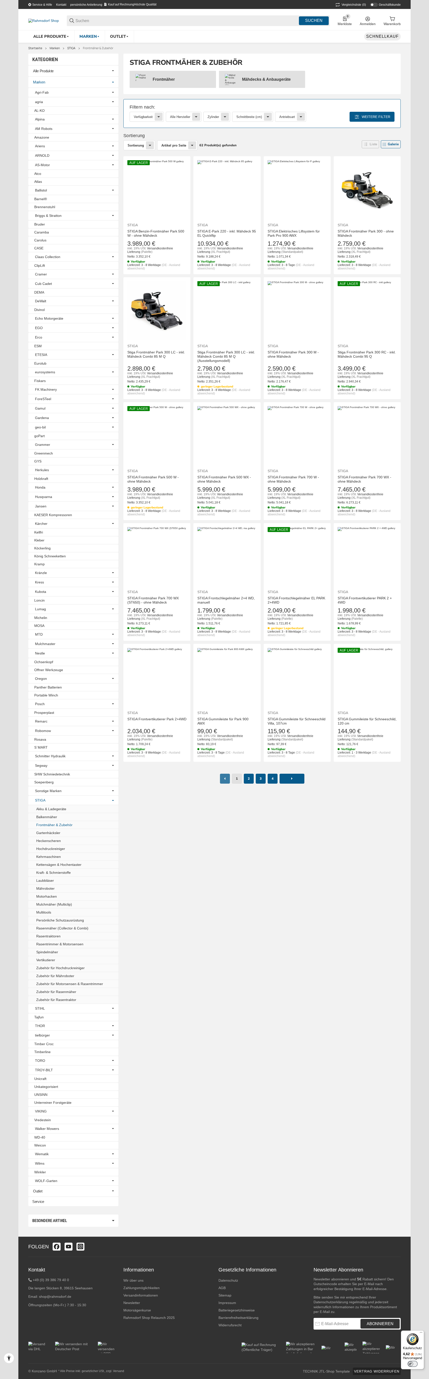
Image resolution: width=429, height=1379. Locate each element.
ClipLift (39, 266)
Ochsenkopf (43, 662)
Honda (40, 487)
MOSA (39, 626)
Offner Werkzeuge (48, 670)
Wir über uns (133, 1280)
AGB (222, 1288)
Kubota (40, 591)
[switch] (413, 1364)
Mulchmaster (45, 644)
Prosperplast (44, 713)
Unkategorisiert (46, 1087)
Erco (38, 337)
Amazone (41, 137)
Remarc (41, 721)
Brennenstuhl (44, 207)
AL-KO (39, 111)
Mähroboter (45, 888)
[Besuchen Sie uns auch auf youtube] (68, 1247)
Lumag (40, 609)
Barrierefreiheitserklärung (238, 1318)
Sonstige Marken (48, 791)
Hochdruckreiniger (50, 849)
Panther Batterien (48, 687)
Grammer (42, 444)
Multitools (43, 912)
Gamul (40, 408)
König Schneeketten (50, 556)
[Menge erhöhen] (164, 772)
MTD (39, 634)
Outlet (37, 1191)
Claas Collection (47, 257)
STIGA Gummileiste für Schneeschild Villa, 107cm (296, 721)
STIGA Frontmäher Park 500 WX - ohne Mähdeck (224, 479)
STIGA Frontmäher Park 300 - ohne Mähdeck (366, 233)
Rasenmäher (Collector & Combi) (62, 928)
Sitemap (224, 1295)
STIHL (40, 1008)
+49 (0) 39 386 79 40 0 (51, 1280)
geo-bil (40, 427)
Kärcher (41, 523)
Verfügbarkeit (143, 117)
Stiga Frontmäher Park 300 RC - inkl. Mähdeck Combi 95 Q (367, 354)
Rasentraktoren (48, 936)
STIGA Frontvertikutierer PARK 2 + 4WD (365, 600)
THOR (40, 1026)
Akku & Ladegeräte (51, 809)
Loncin (39, 600)
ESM (38, 346)
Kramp (39, 564)
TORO (40, 1060)
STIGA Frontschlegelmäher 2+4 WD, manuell (226, 600)
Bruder (39, 224)
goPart (39, 436)
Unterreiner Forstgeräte (53, 1103)
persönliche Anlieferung (86, 4)
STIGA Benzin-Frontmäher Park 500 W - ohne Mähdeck (155, 233)
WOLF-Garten (46, 1181)
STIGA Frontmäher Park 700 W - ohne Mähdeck (293, 479)
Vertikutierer (45, 960)
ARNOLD (42, 155)
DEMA (39, 292)
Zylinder (213, 117)
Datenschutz (228, 1280)
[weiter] (292, 779)
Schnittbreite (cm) (249, 117)
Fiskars (40, 381)
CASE (38, 248)
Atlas (38, 182)
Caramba (41, 232)
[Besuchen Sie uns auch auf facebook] (57, 1247)
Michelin (40, 618)
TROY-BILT (44, 1070)
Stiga (132, 225)
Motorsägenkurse (137, 1310)
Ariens (40, 146)
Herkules (42, 470)
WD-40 (39, 1137)
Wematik (42, 1154)
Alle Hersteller (180, 117)
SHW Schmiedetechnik (52, 774)
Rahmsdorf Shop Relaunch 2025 (149, 1318)
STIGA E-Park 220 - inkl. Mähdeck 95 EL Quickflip (226, 233)
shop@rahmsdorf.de (55, 1297)
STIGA (71, 48)
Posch (40, 704)
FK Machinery (46, 389)
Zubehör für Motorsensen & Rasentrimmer (69, 984)
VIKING (41, 1111)
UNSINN (40, 1095)
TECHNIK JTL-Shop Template (326, 1371)
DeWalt (40, 301)
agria (39, 102)
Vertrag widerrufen (376, 1371)
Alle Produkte (43, 71)
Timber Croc (44, 1044)
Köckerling (42, 548)
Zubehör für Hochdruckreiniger (60, 968)
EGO (39, 328)
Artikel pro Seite (173, 145)
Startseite (35, 48)
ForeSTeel (43, 399)
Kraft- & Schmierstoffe (53, 873)
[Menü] (421, 1334)
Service (38, 1201)
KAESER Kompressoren (53, 515)
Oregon (41, 678)
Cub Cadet (43, 283)
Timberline (42, 1052)
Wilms (39, 1163)
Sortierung (136, 145)
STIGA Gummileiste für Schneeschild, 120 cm (367, 721)
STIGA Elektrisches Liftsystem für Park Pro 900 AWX (294, 233)
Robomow (43, 730)
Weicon (40, 1145)
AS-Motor (42, 165)
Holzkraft (41, 479)
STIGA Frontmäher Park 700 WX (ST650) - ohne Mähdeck (153, 600)
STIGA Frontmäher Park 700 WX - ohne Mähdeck (364, 479)
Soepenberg (44, 782)
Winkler (40, 1172)
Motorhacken (46, 896)
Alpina (40, 119)
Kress (39, 582)
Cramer (41, 274)
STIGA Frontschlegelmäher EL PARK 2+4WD (296, 600)
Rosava (40, 739)
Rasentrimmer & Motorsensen (59, 944)
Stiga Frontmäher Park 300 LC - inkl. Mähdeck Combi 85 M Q (156, 354)
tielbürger (42, 1035)
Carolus (40, 240)
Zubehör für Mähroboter (55, 976)
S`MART (41, 747)
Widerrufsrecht (230, 1325)
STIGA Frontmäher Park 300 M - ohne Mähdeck (293, 354)
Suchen (313, 20)
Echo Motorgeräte (49, 318)
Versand (118, 1371)
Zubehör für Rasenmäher (56, 992)
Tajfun (39, 1017)
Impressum (227, 1303)
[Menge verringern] (134, 772)
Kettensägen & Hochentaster (58, 865)
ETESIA (41, 354)
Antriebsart (287, 117)
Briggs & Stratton (48, 215)
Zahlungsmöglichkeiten (141, 1288)
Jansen (40, 506)
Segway (41, 765)
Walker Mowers (47, 1128)
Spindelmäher (47, 952)
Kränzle (41, 573)
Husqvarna (43, 496)
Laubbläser (45, 880)
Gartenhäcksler (48, 833)
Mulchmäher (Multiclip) (54, 904)
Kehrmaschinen (48, 857)
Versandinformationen (140, 1295)
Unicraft (40, 1079)
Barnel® (40, 199)
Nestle (40, 653)
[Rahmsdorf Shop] (43, 20)
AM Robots (43, 128)
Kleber (39, 540)
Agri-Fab (42, 92)
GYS (37, 461)
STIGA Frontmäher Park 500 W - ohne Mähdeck (153, 479)
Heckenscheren (48, 841)
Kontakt (61, 4)
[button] (370, 144)
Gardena (42, 418)
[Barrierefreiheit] (9, 1358)
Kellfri (38, 532)
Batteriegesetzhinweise (236, 1310)
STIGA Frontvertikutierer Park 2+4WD (156, 719)
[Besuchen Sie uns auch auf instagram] (80, 1247)
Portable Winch (46, 695)
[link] (262, 113)
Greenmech (43, 453)
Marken (55, 48)
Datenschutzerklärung (331, 1302)
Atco (37, 174)
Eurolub (40, 363)
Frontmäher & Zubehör (98, 48)
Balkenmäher (46, 817)
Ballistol (41, 190)
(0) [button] (354, 4)
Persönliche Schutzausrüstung (60, 920)
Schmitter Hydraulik (50, 756)
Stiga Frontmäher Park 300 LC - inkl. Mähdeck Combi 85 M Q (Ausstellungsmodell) (226, 356)
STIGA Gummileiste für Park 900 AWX (223, 721)
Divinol (39, 310)
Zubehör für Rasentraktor (56, 1000)
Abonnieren (380, 1324)
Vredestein (42, 1120)
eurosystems (45, 372)
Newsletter (131, 1303)
